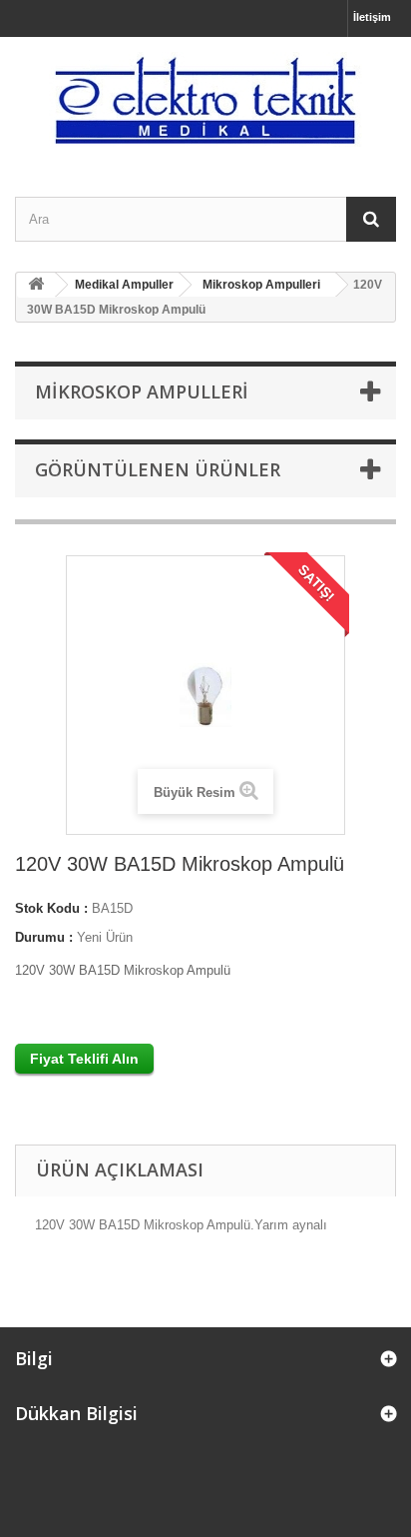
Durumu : (44, 937)
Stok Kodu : (51, 908)
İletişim (372, 17)
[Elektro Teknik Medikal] (205, 99)
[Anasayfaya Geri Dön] (36, 285)
